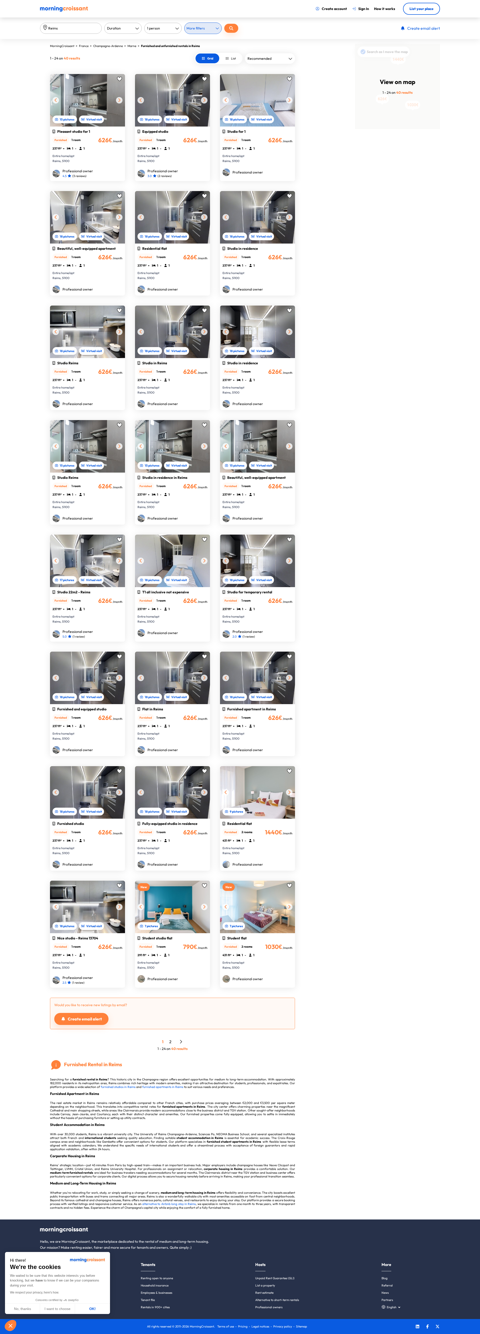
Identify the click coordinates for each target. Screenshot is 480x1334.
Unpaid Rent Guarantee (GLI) (274, 1278)
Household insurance (154, 1285)
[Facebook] (427, 1327)
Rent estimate (264, 1292)
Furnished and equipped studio (81, 709)
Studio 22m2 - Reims (73, 592)
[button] (10, 1325)
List (233, 58)
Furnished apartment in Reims (251, 709)
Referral (387, 1285)
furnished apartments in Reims (162, 1087)
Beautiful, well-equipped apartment (86, 248)
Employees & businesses (156, 1292)
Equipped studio (155, 131)
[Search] (231, 28)
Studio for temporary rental (249, 592)
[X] (437, 1327)
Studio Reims (67, 363)
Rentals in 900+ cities (155, 1307)
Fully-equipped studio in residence (170, 823)
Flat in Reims (152, 709)
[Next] (119, 100)
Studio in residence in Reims (164, 477)
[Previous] (55, 100)
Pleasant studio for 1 (73, 131)
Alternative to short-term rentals (277, 1300)
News (385, 1292)
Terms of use (225, 1326)
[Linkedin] (417, 1327)
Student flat (237, 938)
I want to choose (57, 1309)
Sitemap (301, 1326)
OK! (92, 1309)
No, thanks (22, 1309)
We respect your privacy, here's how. (34, 1292)
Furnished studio (70, 823)
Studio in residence (242, 248)
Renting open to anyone (157, 1278)
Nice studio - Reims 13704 (77, 938)
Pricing (243, 1326)
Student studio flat (157, 938)
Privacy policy (282, 1326)
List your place (422, 9)
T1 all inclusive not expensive (165, 592)
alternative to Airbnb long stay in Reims (169, 1204)
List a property (265, 1285)
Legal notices (260, 1326)
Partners (387, 1300)
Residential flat (154, 248)
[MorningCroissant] (64, 10)
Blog (385, 1278)
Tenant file (148, 1300)
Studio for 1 (236, 131)
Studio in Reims (154, 363)
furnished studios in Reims (118, 1087)
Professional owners (268, 1307)
